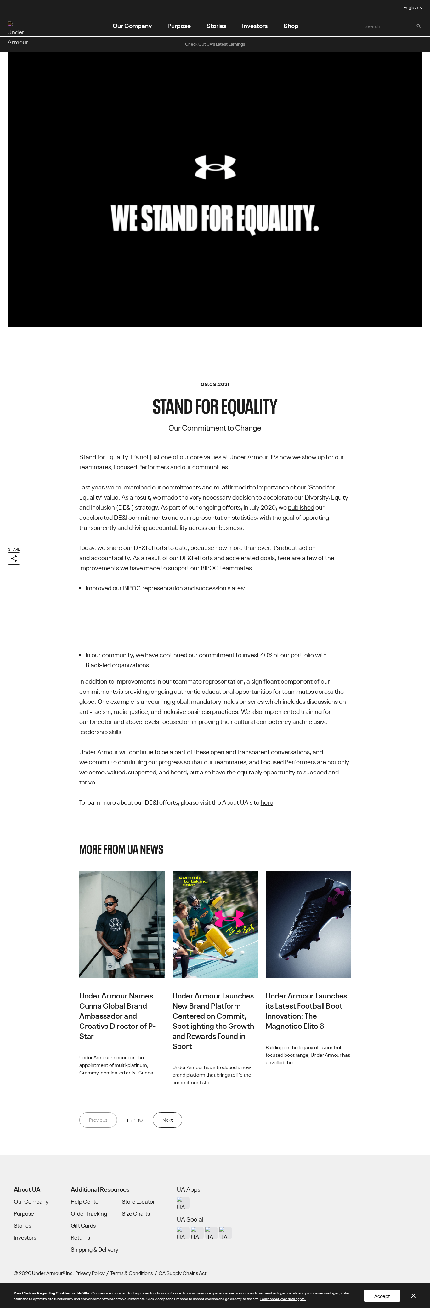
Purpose (179, 25)
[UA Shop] (183, 1203)
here (267, 801)
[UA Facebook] (225, 1233)
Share (14, 549)
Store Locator (138, 1201)
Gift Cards (83, 1225)
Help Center (85, 1201)
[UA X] (197, 1233)
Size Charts (136, 1213)
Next (167, 1119)
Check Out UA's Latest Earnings (215, 44)
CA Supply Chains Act (183, 1273)
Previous (98, 1119)
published (301, 506)
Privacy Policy (90, 1273)
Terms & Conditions (131, 1273)
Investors (255, 25)
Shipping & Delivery (94, 1249)
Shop (291, 25)
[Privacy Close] (413, 1296)
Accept (382, 1295)
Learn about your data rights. (283, 1298)
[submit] (418, 25)
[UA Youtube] (211, 1233)
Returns (80, 1237)
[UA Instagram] (183, 1233)
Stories (216, 25)
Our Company (132, 25)
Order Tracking (89, 1213)
